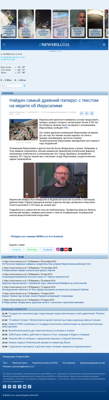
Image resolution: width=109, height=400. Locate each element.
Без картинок (69, 363)
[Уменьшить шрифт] (81, 113)
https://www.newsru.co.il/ (15, 261)
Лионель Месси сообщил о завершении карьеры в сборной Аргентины (46, 338)
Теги (5, 363)
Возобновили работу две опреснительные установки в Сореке (42, 330)
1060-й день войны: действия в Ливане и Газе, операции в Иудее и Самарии (49, 334)
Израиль (7, 93)
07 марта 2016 (47, 300)
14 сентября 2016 (49, 268)
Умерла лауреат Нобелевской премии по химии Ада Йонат (40, 342)
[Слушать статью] (95, 113)
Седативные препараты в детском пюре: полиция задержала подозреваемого (50, 346)
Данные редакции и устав (92, 363)
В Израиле (34, 261)
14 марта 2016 (47, 293)
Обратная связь (19, 363)
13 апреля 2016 (48, 287)
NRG (66, 127)
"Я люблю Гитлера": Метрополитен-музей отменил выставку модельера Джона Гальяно (55, 320)
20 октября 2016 (48, 261)
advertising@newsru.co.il (23, 366)
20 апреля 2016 (48, 281)
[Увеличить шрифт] (87, 113)
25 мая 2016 (46, 274)
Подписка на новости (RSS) (45, 363)
